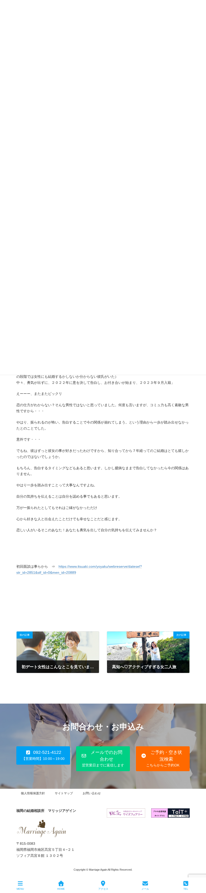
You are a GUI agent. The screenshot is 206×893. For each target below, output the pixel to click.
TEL (185, 888)
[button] (43, 755)
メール (145, 888)
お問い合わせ (92, 793)
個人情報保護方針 (33, 793)
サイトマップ (64, 793)
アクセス (103, 888)
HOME (61, 888)
